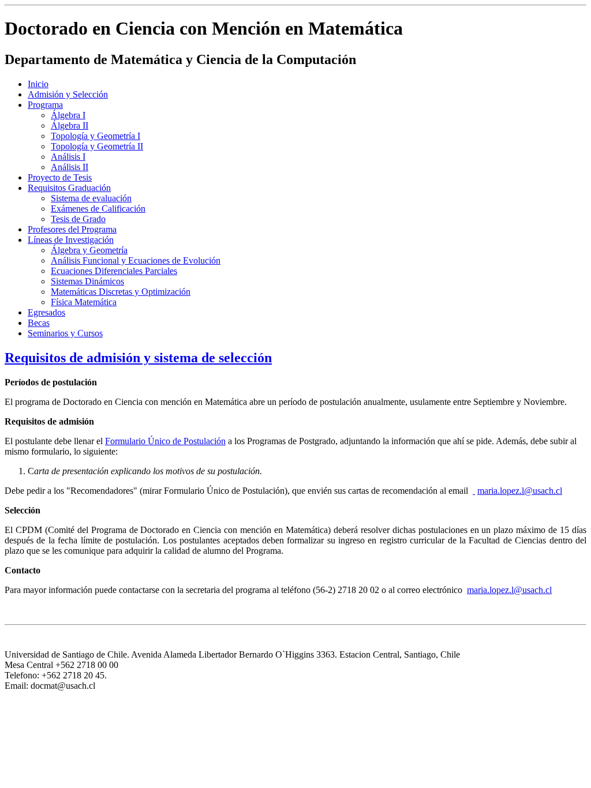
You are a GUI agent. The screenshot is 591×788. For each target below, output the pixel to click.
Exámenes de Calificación (98, 208)
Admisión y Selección (68, 94)
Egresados (46, 312)
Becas (39, 323)
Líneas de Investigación (71, 240)
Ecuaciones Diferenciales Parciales (114, 271)
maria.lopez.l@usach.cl (519, 491)
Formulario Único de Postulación (165, 441)
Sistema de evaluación (91, 198)
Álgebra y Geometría (89, 250)
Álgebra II (69, 125)
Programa (45, 105)
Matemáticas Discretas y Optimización (120, 292)
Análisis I (68, 157)
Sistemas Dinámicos (87, 281)
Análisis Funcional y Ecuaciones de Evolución (135, 260)
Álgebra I (68, 115)
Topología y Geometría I (95, 136)
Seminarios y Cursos (65, 333)
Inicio (38, 84)
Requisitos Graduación (69, 188)
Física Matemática (84, 302)
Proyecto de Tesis (60, 177)
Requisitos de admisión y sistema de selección (138, 357)
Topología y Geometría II (97, 146)
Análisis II (69, 167)
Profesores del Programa (72, 229)
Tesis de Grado (78, 219)
